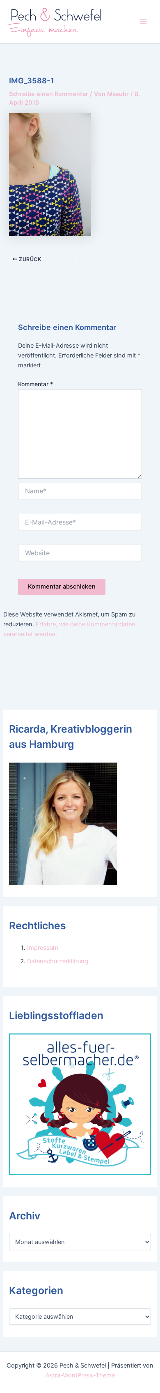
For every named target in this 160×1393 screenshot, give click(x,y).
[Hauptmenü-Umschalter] (143, 21)
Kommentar (35, 383)
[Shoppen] (80, 1104)
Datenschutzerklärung (57, 961)
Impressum (42, 947)
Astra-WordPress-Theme (80, 1375)
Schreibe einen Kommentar (48, 94)
